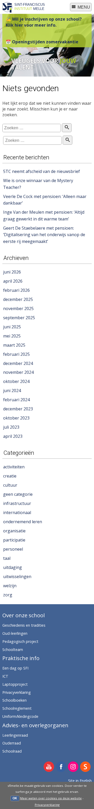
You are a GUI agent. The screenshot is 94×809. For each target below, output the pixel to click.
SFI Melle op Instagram (73, 767)
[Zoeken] (67, 127)
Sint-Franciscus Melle (29, 6)
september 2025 (19, 318)
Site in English (80, 780)
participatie (14, 540)
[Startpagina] (7, 11)
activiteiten (14, 467)
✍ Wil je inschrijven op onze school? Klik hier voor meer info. (44, 22)
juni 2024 (12, 390)
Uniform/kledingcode (20, 716)
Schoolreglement (17, 708)
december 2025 (18, 299)
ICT (5, 676)
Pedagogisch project (20, 641)
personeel (13, 549)
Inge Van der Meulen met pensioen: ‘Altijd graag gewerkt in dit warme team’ (43, 215)
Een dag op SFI (15, 668)
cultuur (10, 485)
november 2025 (18, 308)
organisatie (14, 531)
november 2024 (18, 372)
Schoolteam (12, 649)
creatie (9, 476)
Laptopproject (15, 684)
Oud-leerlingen (14, 633)
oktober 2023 (16, 418)
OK (15, 798)
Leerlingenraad (15, 735)
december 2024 (18, 363)
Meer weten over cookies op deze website (51, 798)
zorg (7, 595)
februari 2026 (16, 290)
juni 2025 (12, 327)
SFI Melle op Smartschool (85, 767)
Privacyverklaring (47, 805)
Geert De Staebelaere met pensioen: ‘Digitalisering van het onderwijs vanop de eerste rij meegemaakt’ (44, 234)
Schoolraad (12, 751)
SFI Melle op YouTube (49, 767)
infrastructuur (17, 503)
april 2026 (12, 281)
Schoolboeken (14, 700)
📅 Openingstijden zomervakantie (42, 42)
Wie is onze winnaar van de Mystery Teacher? (38, 184)
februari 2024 (16, 400)
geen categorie (18, 494)
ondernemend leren (22, 522)
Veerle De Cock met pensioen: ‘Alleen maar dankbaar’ (44, 200)
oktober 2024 (16, 381)
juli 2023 (11, 427)
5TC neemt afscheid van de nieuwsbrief (41, 171)
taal (6, 558)
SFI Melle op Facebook (61, 767)
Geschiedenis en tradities (23, 625)
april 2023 (12, 436)
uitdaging (12, 567)
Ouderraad (11, 743)
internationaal (17, 512)
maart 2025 (14, 345)
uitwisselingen (17, 576)
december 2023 (18, 409)
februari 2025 (16, 354)
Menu (83, 7)
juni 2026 (12, 272)
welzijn (9, 586)
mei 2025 (12, 336)
